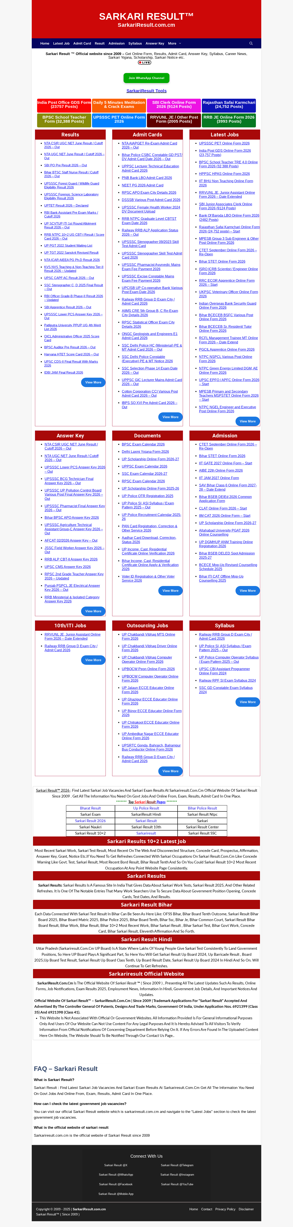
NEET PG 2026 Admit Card (142, 185)
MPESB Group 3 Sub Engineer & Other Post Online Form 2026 (229, 241)
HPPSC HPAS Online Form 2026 (224, 174)
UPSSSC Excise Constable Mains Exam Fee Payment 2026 (148, 278)
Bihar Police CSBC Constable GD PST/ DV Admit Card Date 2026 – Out (152, 157)
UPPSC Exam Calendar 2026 (144, 466)
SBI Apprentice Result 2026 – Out (67, 307)
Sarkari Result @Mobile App (115, 1194)
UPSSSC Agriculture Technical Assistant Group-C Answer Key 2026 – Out (74, 529)
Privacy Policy (225, 1209)
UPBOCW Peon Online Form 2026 (148, 669)
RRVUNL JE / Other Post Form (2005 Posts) (174, 119)
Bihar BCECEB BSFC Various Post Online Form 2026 (226, 317)
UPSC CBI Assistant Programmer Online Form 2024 (224, 671)
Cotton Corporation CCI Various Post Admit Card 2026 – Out (150, 393)
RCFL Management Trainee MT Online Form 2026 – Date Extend (228, 340)
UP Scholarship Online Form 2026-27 (150, 459)
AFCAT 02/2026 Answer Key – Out (71, 540)
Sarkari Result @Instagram (177, 1174)
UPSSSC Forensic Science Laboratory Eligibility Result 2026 (71, 196)
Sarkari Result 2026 (90, 821)
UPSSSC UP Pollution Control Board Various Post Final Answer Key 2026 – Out (74, 494)
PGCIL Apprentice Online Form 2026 (227, 349)
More (172, 43)
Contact (206, 1209)
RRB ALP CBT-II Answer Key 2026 (71, 559)
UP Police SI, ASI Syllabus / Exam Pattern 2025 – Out (148, 505)
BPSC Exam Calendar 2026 (143, 444)
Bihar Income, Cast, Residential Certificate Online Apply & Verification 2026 (150, 565)
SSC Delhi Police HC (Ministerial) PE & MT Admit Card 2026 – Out (152, 347)
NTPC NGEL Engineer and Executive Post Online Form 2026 (227, 409)
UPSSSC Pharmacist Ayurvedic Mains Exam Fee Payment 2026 (151, 267)
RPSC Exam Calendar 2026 (143, 481)
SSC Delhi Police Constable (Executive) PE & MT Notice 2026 (147, 359)
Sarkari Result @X (115, 1165)
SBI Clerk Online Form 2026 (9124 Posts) (174, 104)
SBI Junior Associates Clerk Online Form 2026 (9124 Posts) (225, 206)
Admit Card (82, 43)
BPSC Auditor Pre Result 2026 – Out (69, 347)
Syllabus (135, 43)
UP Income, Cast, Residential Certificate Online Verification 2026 (148, 551)
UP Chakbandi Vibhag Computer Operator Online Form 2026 (147, 659)
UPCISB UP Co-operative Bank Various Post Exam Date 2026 (152, 290)
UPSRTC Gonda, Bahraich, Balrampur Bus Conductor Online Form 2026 (151, 747)
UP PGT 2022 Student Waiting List (68, 245)
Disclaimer (246, 1209)
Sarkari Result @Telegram (177, 1165)
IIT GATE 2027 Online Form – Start (225, 463)
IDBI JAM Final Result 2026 (63, 372)
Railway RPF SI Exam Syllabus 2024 (227, 680)
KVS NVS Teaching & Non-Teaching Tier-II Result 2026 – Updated (73, 269)
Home (44, 43)
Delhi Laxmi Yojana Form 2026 (145, 451)
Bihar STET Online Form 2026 (222, 261)
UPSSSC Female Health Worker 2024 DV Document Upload (151, 209)
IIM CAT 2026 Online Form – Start (224, 515)
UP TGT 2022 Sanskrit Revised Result (71, 252)
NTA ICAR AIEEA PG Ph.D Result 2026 (72, 260)
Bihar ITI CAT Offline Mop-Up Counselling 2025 (221, 578)
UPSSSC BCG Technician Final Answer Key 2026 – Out (69, 481)
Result (100, 43)
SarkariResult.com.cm (89, 1209)
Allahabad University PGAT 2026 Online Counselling (224, 532)
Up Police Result (146, 808)
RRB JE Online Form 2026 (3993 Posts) (229, 119)
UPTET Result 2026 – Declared (66, 205)
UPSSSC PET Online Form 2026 (119, 119)
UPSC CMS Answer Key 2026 (68, 567)
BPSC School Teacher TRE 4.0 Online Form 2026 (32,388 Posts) (228, 164)
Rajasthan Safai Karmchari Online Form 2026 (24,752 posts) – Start (229, 229)
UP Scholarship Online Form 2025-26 (150, 488)
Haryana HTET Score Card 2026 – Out (71, 354)
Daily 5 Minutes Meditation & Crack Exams (119, 104)
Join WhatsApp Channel (146, 78)
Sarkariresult (146, 833)
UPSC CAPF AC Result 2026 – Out (69, 278)
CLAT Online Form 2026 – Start (223, 508)
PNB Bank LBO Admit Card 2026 (147, 178)
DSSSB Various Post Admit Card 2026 (151, 200)
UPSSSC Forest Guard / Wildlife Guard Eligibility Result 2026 (71, 185)
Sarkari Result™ (146, 16)
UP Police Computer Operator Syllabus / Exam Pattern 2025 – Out (229, 659)
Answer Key (155, 43)
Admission (117, 43)
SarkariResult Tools (147, 90)
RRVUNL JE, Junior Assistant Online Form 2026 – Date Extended (227, 194)
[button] (251, 43)
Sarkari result (146, 821)
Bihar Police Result (202, 808)
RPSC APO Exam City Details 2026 (149, 192)
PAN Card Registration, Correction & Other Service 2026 (149, 528)
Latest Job (61, 43)
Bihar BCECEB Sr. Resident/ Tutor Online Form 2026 (225, 328)
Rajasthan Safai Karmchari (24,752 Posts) (229, 104)
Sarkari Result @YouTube (177, 1184)
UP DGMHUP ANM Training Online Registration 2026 (226, 544)
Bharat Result (90, 808)
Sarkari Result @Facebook (116, 1184)
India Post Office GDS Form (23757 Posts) (64, 104)
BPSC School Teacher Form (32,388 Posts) (64, 119)
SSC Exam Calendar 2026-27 (144, 474)
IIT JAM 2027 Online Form (219, 478)
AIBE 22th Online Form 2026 (221, 470)
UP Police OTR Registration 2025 (147, 496)
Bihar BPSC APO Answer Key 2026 (72, 517)
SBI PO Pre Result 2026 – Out (65, 165)
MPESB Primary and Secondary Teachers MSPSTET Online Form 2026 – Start (229, 395)
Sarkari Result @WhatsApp (116, 1174)
